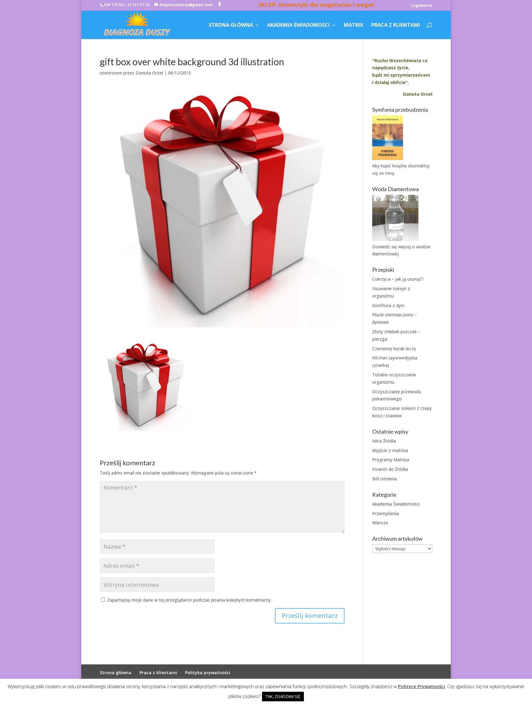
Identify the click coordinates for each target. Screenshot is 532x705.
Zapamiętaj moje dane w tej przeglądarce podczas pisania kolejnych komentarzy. (189, 600)
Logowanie (421, 6)
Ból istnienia (384, 479)
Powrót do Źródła (390, 469)
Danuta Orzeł (149, 73)
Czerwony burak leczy (394, 348)
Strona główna (231, 25)
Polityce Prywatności (421, 686)
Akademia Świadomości (298, 25)
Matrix (353, 25)
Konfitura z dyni (388, 305)
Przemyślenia (385, 513)
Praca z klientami (395, 25)
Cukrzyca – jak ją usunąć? (398, 279)
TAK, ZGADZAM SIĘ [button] (283, 696)
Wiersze (380, 523)
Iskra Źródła (384, 441)
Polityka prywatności (207, 672)
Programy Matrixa (390, 460)
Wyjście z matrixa (390, 450)
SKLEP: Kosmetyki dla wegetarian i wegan (316, 5)
